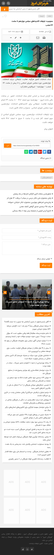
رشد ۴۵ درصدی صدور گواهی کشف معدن (35, 206)
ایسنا (42, 16)
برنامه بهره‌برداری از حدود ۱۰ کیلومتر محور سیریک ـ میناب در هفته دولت (27, 303)
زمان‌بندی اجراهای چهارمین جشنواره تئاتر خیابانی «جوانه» (29, 202)
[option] (27, 294)
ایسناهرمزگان (46, 177)
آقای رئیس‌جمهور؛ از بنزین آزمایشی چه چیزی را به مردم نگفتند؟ (26, 321)
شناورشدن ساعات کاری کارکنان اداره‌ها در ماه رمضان (32, 193)
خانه (49, 16)
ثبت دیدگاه (46, 265)
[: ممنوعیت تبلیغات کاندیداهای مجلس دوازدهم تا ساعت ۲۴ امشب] (37, 37)
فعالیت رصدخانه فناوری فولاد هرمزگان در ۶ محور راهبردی (29, 459)
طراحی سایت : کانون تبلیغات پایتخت (41, 543)
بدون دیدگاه (44, 158)
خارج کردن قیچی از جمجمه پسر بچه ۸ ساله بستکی (31, 210)
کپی (7, 145)
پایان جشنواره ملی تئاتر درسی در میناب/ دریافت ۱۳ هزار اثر (29, 198)
